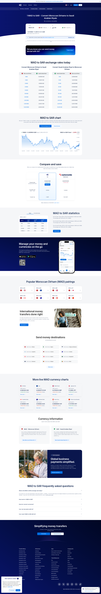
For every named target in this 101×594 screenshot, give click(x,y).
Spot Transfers (37, 556)
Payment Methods (38, 573)
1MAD (26, 76)
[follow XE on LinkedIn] (67, 584)
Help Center (69, 556)
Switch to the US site (88, 591)
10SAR (59, 83)
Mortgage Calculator (54, 577)
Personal (25, 5)
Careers (69, 554)
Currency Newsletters (54, 571)
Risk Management (38, 560)
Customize (12, 590)
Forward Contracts (38, 562)
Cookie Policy (70, 564)
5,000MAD (26, 103)
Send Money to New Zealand (23, 566)
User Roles (37, 577)
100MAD (26, 93)
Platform (35, 5)
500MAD (26, 96)
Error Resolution (70, 573)
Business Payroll (37, 575)
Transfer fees (21, 573)
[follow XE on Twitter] (63, 584)
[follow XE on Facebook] (59, 584)
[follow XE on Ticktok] (80, 584)
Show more (50, 367)
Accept (18, 590)
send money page (49, 495)
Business (30, 5)
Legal (68, 560)
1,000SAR (60, 100)
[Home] (20, 5)
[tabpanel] (33, 224)
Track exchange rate (45, 126)
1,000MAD (26, 100)
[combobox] (44, 27)
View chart (22, 394)
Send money (49, 8)
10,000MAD (26, 107)
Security (20, 575)
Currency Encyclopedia (55, 567)
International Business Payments (40, 554)
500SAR (59, 96)
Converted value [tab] (37, 213)
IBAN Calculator (53, 573)
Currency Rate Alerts (54, 569)
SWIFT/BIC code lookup (55, 579)
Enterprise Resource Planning (39, 566)
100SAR (59, 93)
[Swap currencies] (50, 28)
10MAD (26, 83)
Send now (47, 184)
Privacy (69, 562)
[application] (50, 142)
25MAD (26, 86)
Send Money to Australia (23, 564)
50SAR (59, 90)
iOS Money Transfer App (55, 554)
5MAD (26, 80)
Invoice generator (54, 575)
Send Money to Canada (22, 562)
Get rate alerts (42, 8)
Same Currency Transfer (39, 558)
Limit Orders (37, 564)
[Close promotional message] (98, 587)
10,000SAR (59, 107)
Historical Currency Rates (55, 565)
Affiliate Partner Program (39, 579)
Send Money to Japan (22, 558)
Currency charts (34, 8)
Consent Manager (70, 566)
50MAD (26, 90)
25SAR (59, 86)
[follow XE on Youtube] (76, 584)
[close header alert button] (100, 1)
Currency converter (24, 8)
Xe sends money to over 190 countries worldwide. (54, 1)
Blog (52, 560)
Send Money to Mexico (22, 556)
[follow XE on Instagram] (72, 584)
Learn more (56, 202)
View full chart (57, 126)
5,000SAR (59, 103)
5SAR (59, 80)
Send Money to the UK (22, 560)
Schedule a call (71, 37)
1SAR (60, 76)
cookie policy (10, 586)
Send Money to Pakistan (22, 554)
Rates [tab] (30, 213)
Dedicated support (70, 558)
